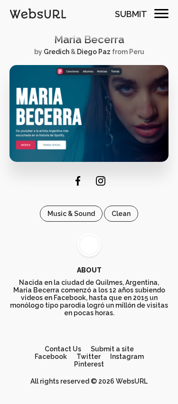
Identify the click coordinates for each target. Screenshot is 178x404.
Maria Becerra (89, 39)
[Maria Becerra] (89, 159)
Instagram (127, 356)
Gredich (56, 52)
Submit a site (112, 349)
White (89, 245)
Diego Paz (94, 52)
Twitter (88, 356)
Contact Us (63, 349)
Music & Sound (71, 213)
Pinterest (89, 364)
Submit (131, 14)
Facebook (51, 356)
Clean (121, 213)
